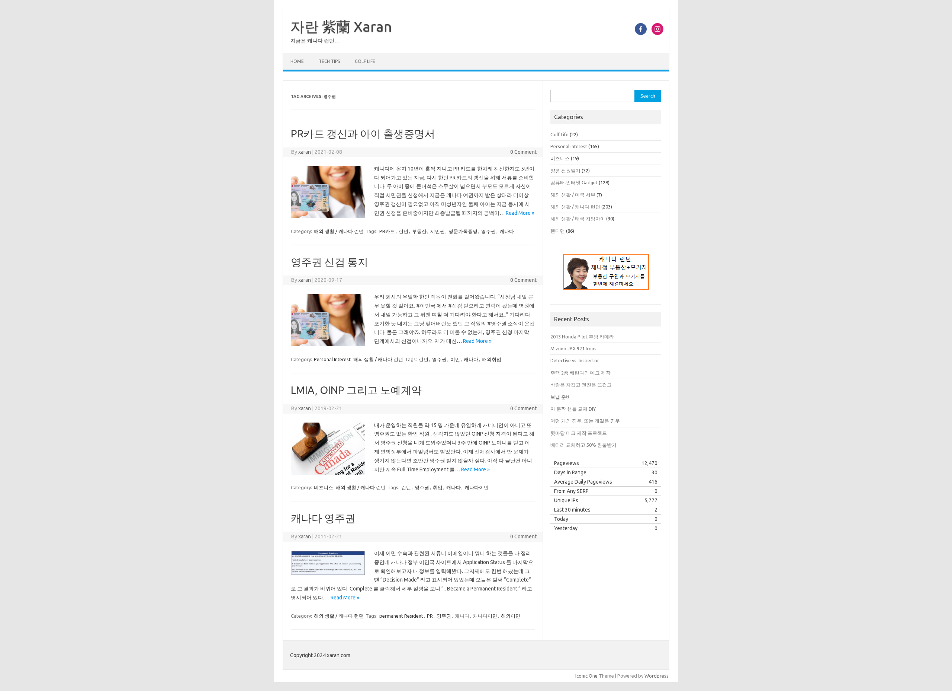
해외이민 (510, 615)
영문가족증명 (462, 231)
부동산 (419, 231)
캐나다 (506, 231)
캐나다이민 (476, 487)
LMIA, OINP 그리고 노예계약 (356, 390)
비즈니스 (323, 487)
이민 (455, 359)
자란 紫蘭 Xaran (341, 26)
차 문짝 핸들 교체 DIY (573, 408)
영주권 (488, 231)
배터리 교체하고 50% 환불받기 (583, 445)
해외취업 (491, 359)
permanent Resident (401, 615)
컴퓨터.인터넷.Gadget (574, 182)
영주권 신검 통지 (329, 262)
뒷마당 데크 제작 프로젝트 (578, 433)
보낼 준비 (560, 396)
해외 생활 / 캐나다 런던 (339, 231)
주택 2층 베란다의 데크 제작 (580, 372)
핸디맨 (557, 230)
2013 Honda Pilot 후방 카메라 (582, 336)
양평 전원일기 (565, 170)
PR (430, 615)
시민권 (437, 231)
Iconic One (586, 675)
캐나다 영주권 (323, 518)
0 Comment (523, 152)
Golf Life (365, 61)
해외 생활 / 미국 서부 (572, 194)
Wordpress (656, 675)
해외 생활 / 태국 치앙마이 (577, 218)
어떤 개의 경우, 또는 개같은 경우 (585, 420)
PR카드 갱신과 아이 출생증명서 (363, 133)
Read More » (520, 213)
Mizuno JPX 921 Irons (573, 348)
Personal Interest (332, 359)
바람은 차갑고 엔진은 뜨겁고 (581, 384)
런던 (403, 231)
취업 (438, 487)
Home (297, 61)
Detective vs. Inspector (574, 360)
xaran (304, 152)
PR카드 (387, 231)
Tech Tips (329, 61)
